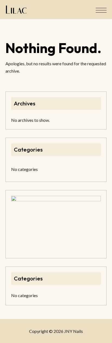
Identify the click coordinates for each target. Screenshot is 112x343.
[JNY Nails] (16, 9)
